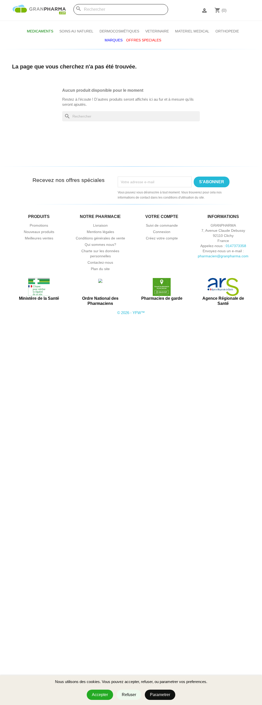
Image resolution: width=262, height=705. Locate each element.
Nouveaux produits (39, 232)
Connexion (161, 232)
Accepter (100, 694)
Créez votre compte (162, 238)
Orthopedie (227, 31)
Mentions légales (100, 232)
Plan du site (100, 269)
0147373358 (236, 246)
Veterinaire (157, 31)
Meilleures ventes (39, 238)
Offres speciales (143, 40)
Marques (114, 40)
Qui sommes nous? (100, 244)
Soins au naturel (76, 31)
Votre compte (161, 216)
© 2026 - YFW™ (131, 312)
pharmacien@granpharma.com (223, 256)
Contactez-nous (100, 262)
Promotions (39, 225)
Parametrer (160, 694)
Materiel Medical (192, 31)
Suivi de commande (162, 225)
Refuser (129, 694)
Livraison (100, 225)
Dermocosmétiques (119, 31)
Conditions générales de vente (100, 238)
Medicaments (40, 31)
